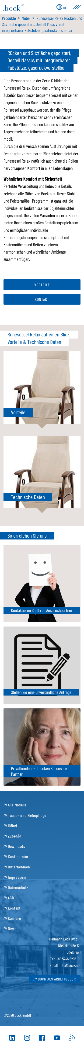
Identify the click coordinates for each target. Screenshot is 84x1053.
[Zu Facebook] (42, 1038)
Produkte (9, 18)
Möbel (26, 18)
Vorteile (42, 284)
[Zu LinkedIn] (12, 1038)
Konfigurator (18, 856)
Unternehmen (19, 866)
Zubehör (14, 835)
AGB (11, 897)
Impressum (17, 877)
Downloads (16, 846)
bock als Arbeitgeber (57, 978)
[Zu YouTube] (57, 1038)
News (12, 928)
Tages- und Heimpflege (27, 815)
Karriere (14, 918)
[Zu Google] (72, 1038)
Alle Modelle (17, 804)
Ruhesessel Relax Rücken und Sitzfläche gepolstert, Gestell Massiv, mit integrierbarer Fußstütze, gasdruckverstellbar (42, 24)
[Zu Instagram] (27, 1038)
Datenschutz (18, 887)
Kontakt (42, 299)
